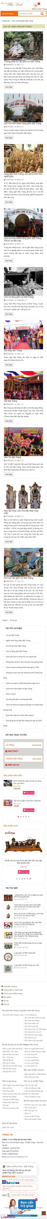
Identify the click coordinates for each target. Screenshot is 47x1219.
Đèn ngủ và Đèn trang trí (34, 1070)
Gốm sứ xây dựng (9, 1123)
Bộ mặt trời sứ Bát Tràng (12, 1066)
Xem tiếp (8, 87)
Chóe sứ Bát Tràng (31, 1116)
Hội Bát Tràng (10, 401)
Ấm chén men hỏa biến (33, 1040)
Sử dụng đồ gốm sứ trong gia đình (19, 699)
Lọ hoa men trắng (31, 1063)
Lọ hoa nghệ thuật (31, 1060)
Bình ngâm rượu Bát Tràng (13, 1085)
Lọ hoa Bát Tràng (31, 1044)
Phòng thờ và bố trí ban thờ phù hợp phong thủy (24, 662)
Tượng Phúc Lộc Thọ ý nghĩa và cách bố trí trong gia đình (28, 896)
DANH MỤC (8, 14)
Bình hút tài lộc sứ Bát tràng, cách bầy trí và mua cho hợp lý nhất (28, 914)
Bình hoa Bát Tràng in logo (34, 1052)
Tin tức (6, 1001)
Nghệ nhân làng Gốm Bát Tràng (18, 640)
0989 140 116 (13, 765)
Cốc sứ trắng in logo (32, 1097)
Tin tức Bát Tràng (12, 635)
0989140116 (9, 1217)
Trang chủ (6, 21)
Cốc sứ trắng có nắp (32, 1088)
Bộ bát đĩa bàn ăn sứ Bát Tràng (15, 1044)
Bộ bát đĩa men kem (11, 1054)
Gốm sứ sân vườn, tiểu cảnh (14, 1094)
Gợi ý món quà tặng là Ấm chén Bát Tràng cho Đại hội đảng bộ (27, 923)
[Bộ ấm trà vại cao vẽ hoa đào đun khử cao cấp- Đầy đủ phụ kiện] (23, 845)
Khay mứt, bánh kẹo (11, 1102)
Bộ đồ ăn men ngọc (10, 1052)
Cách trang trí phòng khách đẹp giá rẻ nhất (22, 667)
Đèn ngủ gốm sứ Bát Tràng (35, 1074)
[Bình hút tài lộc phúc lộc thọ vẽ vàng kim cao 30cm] (7, 783)
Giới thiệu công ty (10, 986)
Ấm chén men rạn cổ (32, 1032)
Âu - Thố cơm (8, 1057)
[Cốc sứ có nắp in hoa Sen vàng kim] (7, 802)
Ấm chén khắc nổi (31, 1023)
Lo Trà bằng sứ (30, 1015)
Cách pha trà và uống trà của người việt (21, 657)
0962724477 (12, 751)
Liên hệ (6, 1004)
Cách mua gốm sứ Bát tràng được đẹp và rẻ (23, 683)
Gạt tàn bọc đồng (9, 1097)
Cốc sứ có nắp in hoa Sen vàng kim (27, 801)
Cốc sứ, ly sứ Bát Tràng (33, 1081)
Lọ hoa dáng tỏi (30, 1054)
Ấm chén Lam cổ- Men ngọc (35, 1029)
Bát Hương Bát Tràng (32, 1119)
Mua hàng (30, 793)
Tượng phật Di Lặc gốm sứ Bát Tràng (22, 61)
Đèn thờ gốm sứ (30, 1110)
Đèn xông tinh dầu (31, 1077)
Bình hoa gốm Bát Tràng (34, 1049)
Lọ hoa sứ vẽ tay (31, 1057)
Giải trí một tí (11, 694)
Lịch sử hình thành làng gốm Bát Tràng (22, 123)
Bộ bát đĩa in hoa (9, 1071)
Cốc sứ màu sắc (30, 1085)
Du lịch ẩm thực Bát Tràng (16, 646)
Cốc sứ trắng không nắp (33, 1091)
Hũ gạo (6, 1105)
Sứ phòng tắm (8, 1091)
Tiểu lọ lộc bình (30, 1108)
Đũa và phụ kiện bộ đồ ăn (13, 1049)
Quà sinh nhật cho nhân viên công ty (20, 715)
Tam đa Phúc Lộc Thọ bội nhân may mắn (21, 512)
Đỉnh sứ (27, 1113)
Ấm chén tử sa (30, 1038)
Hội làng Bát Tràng (13, 350)
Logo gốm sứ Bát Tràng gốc (25, 953)
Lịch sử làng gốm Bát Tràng (16, 651)
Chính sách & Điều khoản (13, 993)
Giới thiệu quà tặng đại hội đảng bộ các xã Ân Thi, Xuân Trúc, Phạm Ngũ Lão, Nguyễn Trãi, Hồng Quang (28, 934)
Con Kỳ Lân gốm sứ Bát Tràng (18, 578)
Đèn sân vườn (8, 1127)
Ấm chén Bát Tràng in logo (13, 1010)
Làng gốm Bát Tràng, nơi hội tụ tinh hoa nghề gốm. (23, 175)
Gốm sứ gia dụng (9, 1081)
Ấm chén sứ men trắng (33, 1035)
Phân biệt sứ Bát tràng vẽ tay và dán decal (28, 944)
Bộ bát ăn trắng (9, 1063)
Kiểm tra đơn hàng (39, 9)
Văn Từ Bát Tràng (12, 457)
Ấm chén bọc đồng (31, 1020)
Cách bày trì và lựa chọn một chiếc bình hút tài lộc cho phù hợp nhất (27, 906)
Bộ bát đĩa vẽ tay (9, 1069)
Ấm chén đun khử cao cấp (34, 1018)
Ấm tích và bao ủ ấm (11, 1108)
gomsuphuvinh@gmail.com (17, 1157)
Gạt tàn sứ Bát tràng (11, 1099)
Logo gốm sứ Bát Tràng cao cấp (26, 965)
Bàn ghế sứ (7, 1088)
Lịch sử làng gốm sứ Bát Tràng (19, 297)
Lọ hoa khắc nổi (30, 1066)
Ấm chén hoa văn (31, 1026)
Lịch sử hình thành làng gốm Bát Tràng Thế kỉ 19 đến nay (22, 239)
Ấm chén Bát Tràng (32, 1010)
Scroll (44, 1213)
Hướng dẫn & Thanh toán (13, 990)
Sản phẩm (7, 997)
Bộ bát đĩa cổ (8, 1060)
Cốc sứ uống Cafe (31, 1094)
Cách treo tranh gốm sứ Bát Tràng (19, 689)
